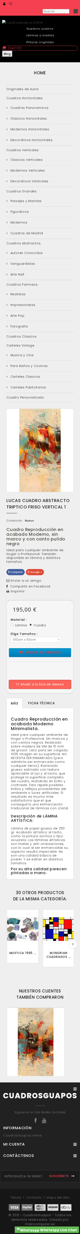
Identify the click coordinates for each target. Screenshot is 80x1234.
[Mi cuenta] (4, 4)
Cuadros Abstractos (23, 243)
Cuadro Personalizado (25, 397)
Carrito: (60, 4)
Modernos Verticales (27, 170)
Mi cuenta (14, 1144)
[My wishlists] (11, 4)
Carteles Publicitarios (27, 387)
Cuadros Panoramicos (29, 108)
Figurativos (19, 212)
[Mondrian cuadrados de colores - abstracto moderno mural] (58, 929)
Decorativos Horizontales (31, 140)
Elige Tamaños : (25, 634)
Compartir (16, 572)
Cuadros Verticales (22, 150)
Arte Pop (17, 315)
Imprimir (18, 591)
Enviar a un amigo (26, 581)
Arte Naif (16, 274)
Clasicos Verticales (26, 160)
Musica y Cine (21, 355)
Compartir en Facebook (30, 586)
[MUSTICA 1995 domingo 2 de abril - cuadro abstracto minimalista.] (22, 929)
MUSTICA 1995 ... (22, 953)
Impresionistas (22, 305)
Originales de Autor (22, 89)
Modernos (18, 222)
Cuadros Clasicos (21, 336)
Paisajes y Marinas (25, 201)
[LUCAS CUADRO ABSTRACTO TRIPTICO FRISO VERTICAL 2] (35, 1043)
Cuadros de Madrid (26, 233)
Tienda (16, 1197)
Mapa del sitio (58, 1197)
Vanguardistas (22, 264)
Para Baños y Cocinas (28, 366)
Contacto (34, 1197)
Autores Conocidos (26, 253)
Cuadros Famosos (22, 284)
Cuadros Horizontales (24, 98)
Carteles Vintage (20, 345)
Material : (19, 620)
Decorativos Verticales (28, 181)
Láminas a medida (40, 35)
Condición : (15, 521)
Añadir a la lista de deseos (41, 684)
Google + (36, 572)
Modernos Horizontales (29, 129)
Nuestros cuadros (40, 29)
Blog (7, 54)
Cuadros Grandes (21, 191)
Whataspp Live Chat (58, 1230)
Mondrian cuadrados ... (59, 955)
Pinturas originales (40, 42)
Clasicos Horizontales (28, 118)
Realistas (17, 294)
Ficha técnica (41, 703)
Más (14, 703)
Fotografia (18, 326)
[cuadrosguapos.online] (40, 22)
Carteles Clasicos (24, 376)
